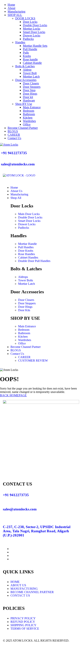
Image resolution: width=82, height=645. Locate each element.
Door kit (28, 97)
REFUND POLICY (22, 621)
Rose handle (30, 59)
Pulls (26, 52)
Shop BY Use (23, 104)
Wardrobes (29, 121)
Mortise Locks (31, 28)
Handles (20, 42)
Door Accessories (25, 80)
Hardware (29, 100)
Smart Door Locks (34, 32)
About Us (16, 191)
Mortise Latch (31, 76)
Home (11, 4)
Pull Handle (30, 49)
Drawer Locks (31, 35)
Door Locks (30, 21)
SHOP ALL (15, 15)
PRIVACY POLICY (23, 618)
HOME (15, 581)
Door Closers (31, 83)
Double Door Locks (35, 25)
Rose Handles (26, 254)
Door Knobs (25, 250)
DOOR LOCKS (25, 18)
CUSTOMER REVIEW (33, 360)
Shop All (15, 197)
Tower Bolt (30, 73)
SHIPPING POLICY (23, 625)
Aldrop (27, 69)
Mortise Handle (27, 243)
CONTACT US (20, 595)
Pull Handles (26, 247)
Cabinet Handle (32, 62)
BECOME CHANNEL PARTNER (32, 592)
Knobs (27, 56)
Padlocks (28, 38)
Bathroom (29, 114)
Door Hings (30, 93)
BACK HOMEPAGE (13, 395)
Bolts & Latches (25, 66)
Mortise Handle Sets (35, 45)
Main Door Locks (29, 214)
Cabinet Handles (28, 257)
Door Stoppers (31, 86)
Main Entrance (32, 107)
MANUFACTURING (24, 588)
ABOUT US (18, 585)
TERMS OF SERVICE (24, 628)
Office (27, 124)
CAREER (14, 134)
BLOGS (13, 131)
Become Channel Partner (23, 127)
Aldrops (23, 276)
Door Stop (29, 90)
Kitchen (27, 117)
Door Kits (24, 310)
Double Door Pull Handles (34, 261)
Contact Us (14, 138)
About (11, 8)
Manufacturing (16, 11)
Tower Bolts (25, 280)
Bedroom (28, 110)
